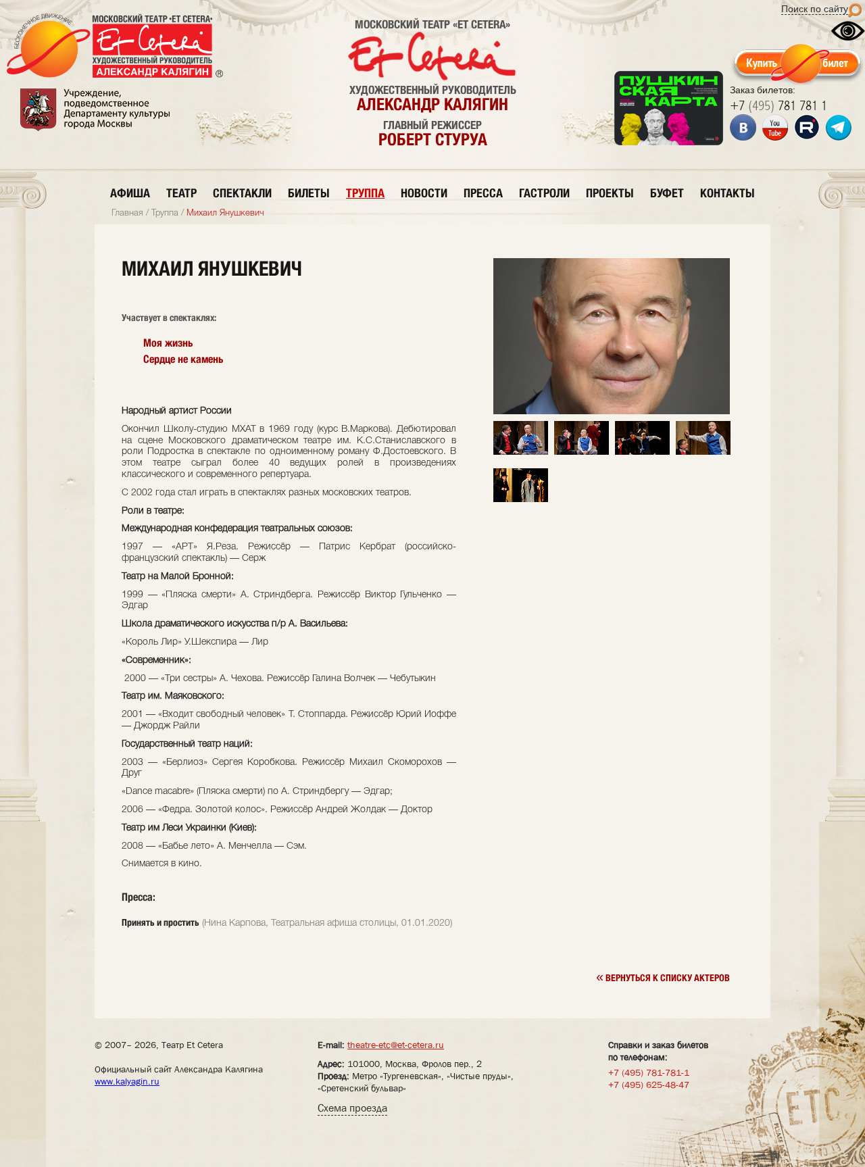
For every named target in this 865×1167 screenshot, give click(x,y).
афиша (130, 193)
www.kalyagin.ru (127, 1081)
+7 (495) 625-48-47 (648, 1084)
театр (181, 193)
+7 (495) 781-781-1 (648, 1072)
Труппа (164, 213)
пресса (483, 193)
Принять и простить (160, 922)
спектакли (242, 193)
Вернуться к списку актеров (663, 976)
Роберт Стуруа (432, 139)
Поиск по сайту (814, 8)
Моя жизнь (168, 343)
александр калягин (432, 104)
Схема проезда (352, 1108)
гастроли (544, 193)
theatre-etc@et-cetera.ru (395, 1045)
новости (424, 193)
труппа (365, 193)
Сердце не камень (183, 359)
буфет (667, 193)
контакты (727, 193)
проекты (610, 193)
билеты (309, 193)
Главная (127, 213)
